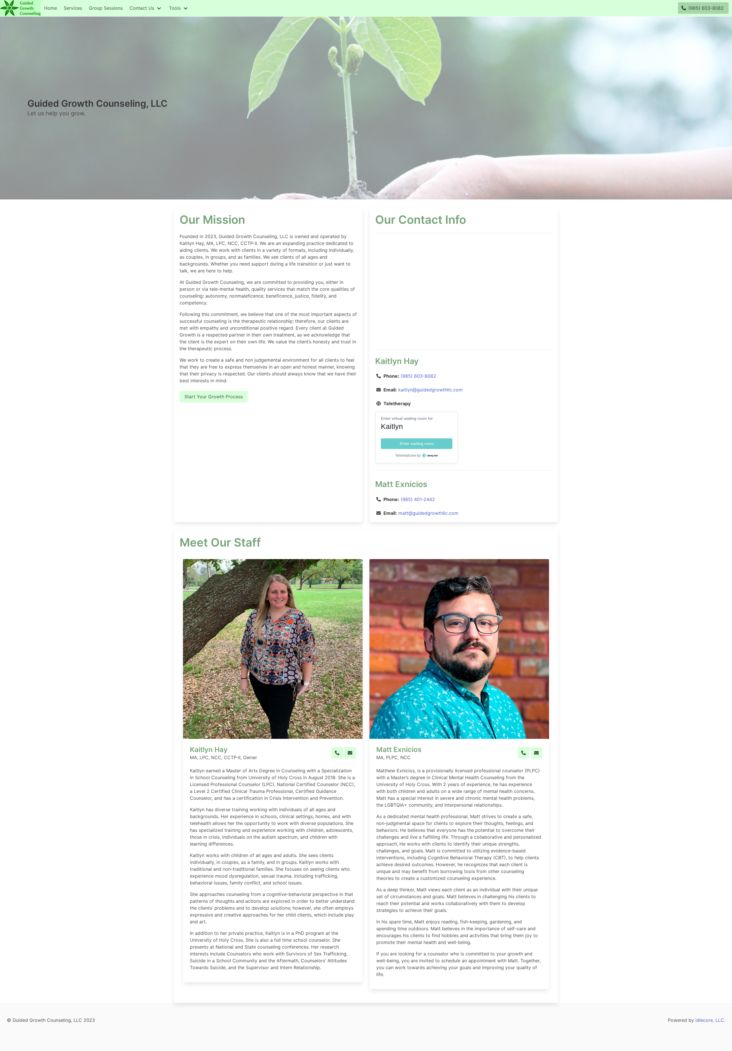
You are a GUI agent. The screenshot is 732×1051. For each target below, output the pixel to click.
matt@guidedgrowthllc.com (428, 513)
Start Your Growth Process (213, 396)
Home (50, 8)
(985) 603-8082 (418, 376)
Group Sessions (106, 8)
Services (73, 8)
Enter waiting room (417, 443)
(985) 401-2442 (418, 499)
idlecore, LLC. (710, 1020)
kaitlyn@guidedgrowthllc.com (430, 390)
